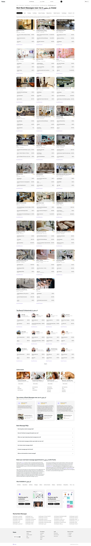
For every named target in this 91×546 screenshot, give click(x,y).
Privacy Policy (56, 533)
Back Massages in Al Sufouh (58, 517)
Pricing (41, 534)
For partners (42, 533)
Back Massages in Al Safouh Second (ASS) (45, 522)
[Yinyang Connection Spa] (23, 382)
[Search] (61, 1)
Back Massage (27, 5)
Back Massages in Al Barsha (74, 519)
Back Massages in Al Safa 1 (29, 523)
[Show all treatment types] (74, 13)
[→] (74, 382)
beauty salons (70, 468)
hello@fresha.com (49, 466)
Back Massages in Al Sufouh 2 (43, 519)
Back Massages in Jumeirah (30, 517)
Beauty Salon (21, 5)
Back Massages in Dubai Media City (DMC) (60, 516)
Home (17, 5)
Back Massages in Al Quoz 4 (74, 523)
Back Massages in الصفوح (42, 523)
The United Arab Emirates (35, 5)
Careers (28, 533)
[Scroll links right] (78, 520)
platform (65, 468)
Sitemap (28, 537)
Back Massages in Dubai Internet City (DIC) (45, 520)
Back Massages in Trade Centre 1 (18, 519)
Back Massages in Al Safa (73, 522)
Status (41, 539)
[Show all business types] (74, 485)
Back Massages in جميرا (29, 516)
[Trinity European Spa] (53, 382)
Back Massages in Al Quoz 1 (30, 522)
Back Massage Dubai (43, 5)
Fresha (22, 462)
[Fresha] (3, 1)
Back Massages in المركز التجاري (17, 523)
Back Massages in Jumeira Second (31, 519)
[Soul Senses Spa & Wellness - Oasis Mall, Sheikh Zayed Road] (38, 382)
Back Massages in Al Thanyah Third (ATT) (45, 516)
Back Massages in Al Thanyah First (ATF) (60, 522)
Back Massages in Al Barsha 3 (74, 517)
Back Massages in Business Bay (17, 517)
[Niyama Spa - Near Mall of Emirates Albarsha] (67, 382)
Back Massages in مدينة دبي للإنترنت (59, 519)
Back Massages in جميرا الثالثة (58, 523)
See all (45, 363)
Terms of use (56, 536)
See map (43, 9)
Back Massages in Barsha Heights (59, 520)
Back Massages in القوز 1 (16, 520)
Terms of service (56, 534)
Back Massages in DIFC (16, 522)
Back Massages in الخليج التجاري (17, 516)
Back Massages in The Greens (43, 517)
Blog (27, 536)
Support (41, 537)
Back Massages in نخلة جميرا (74, 520)
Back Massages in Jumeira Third (74, 516)
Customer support (29, 534)
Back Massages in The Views (30, 520)
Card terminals (42, 536)
